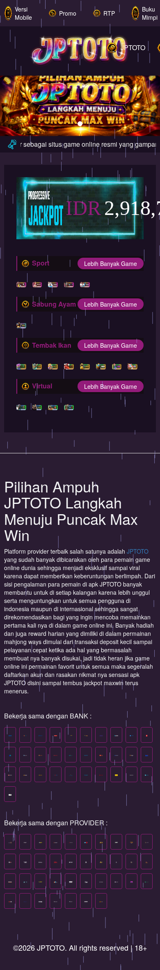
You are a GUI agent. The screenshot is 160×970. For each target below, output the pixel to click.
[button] (12, 99)
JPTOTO (138, 551)
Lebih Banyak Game (110, 263)
